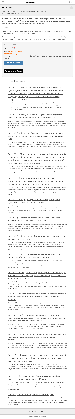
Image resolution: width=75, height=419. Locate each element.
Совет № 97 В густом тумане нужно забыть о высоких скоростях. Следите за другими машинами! (35, 256)
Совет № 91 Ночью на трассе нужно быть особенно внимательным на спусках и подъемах (34, 219)
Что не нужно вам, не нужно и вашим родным (31, 394)
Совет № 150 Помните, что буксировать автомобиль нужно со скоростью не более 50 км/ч (34, 378)
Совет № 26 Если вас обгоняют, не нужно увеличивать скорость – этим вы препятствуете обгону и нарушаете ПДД (35, 135)
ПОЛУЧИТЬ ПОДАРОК (13, 62)
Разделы (40, 411)
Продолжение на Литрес (13, 71)
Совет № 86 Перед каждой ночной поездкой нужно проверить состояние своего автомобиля (34, 201)
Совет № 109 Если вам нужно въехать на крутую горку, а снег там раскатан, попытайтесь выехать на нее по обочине (37, 296)
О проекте (32, 411)
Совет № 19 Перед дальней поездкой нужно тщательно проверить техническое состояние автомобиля (36, 116)
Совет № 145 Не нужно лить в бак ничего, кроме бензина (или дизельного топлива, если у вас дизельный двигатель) (37, 336)
